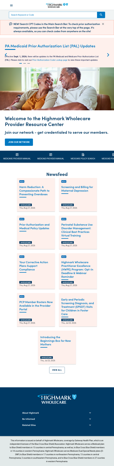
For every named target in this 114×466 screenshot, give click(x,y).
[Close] (103, 24)
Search (101, 14)
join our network (19, 142)
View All (57, 370)
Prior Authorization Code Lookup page (49, 60)
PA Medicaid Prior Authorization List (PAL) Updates (50, 45)
